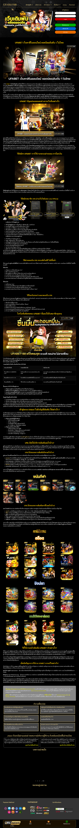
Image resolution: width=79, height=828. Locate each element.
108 (43, 780)
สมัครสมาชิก (28, 5)
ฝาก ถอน (65, 32)
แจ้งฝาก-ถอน (38, 5)
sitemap (65, 5)
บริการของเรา (47, 5)
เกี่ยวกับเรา (56, 5)
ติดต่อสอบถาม (65, 25)
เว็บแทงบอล (72, 5)
